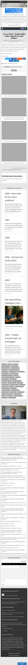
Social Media (15, 390)
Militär (11, 386)
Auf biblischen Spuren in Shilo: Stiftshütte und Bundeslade (14, 495)
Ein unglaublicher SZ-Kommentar (8, 466)
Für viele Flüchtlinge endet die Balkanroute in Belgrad (13, 487)
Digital (9, 32)
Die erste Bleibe (5, 523)
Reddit (20, 58)
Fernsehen (5, 373)
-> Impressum (5, 630)
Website (14, 70)
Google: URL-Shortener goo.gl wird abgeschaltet (14, 96)
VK (24, 58)
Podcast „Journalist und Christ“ (8, 610)
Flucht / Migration (7, 375)
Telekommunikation (7, 394)
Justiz (20, 382)
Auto (4, 364)
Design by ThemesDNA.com (14, 655)
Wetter (4, 397)
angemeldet (8, 178)
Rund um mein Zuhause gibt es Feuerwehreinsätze (12, 505)
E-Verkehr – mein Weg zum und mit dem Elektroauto (13, 616)
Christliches (6, 366)
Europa (5, 371)
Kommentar (5, 384)
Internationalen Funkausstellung (10, 438)
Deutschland (15, 368)
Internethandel (6, 381)
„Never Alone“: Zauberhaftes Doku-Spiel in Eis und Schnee (14, 36)
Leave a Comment (14, 41)
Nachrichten (17, 32)
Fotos (16, 375)
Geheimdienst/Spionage (8, 377)
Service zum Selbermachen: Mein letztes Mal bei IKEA (13, 550)
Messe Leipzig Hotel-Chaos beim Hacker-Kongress (12, 514)
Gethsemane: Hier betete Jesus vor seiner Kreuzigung (13, 479)
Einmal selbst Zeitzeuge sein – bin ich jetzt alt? (14, 163)
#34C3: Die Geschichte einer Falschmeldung (11, 553)
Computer (6, 32)
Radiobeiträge (6, 390)
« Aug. (3, 584)
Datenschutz (6, 368)
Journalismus (12, 382)
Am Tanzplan (7, 595)
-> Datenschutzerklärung (7, 628)
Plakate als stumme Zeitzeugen (8, 521)
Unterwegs (17, 394)
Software (23, 32)
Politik (13, 388)
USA (4, 395)
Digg (12, 60)
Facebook (14, 58)
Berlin (15, 364)
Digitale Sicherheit (14, 369)
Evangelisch (13, 371)
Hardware (5, 379)
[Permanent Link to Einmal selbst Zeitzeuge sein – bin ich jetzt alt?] (14, 152)
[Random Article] (23, 28)
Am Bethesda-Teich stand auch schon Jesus (11, 502)
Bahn (10, 364)
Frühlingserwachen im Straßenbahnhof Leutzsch (12, 534)
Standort (21, 392)
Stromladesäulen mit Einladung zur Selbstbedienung (13, 499)
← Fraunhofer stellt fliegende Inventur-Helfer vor (11, 169)
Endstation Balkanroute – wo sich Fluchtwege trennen (13, 541)
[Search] (21, 28)
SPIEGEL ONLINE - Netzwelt (12, 63)
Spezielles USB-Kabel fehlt (7, 547)
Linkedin (16, 60)
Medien (13, 32)
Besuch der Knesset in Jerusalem (9, 528)
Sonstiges (13, 392)
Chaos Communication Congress (8, 433)
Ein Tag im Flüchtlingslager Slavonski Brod (10, 545)
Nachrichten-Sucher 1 (10, 40)
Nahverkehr (5, 388)
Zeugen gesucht (5, 483)
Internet (13, 379)
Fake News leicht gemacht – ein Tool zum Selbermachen (14, 462)
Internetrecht (16, 381)
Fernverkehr (14, 373)
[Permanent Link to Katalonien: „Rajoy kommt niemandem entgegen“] (14, 130)
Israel (4, 382)
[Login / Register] (25, 28)
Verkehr (10, 395)
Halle (17, 377)
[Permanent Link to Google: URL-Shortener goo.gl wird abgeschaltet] (14, 85)
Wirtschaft (12, 397)
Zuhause (3, 485)
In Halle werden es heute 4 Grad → (19, 168)
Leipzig (22, 384)
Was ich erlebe (18, 395)
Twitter (8, 58)
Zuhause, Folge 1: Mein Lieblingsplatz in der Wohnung (13, 517)
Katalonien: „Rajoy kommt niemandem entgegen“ (14, 141)
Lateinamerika (14, 384)
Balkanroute (18, 440)
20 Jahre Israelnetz (6, 526)
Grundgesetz (17, 25)
